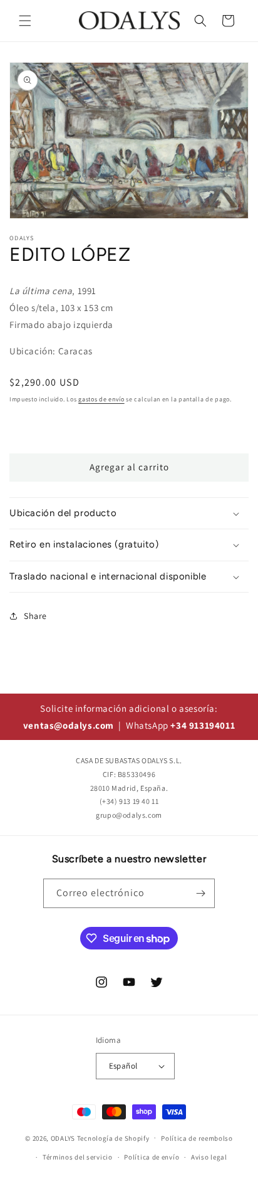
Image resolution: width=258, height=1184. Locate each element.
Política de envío (151, 1157)
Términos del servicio (78, 1157)
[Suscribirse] (200, 893)
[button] (25, 20)
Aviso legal (209, 1157)
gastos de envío (101, 399)
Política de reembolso (197, 1138)
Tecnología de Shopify (113, 1137)
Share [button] (35, 615)
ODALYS (63, 1137)
